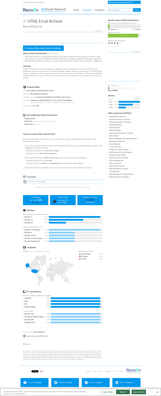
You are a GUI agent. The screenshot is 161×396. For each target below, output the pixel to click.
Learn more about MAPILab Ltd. (37, 336)
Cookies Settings (107, 392)
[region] (80, 392)
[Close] (157, 392)
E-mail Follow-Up (115, 147)
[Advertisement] (124, 67)
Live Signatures (114, 171)
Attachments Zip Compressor (119, 177)
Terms (94, 371)
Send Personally (114, 127)
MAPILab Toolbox (115, 130)
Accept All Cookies (139, 392)
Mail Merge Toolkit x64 (117, 141)
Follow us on (65, 382)
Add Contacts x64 (115, 163)
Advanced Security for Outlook (119, 119)
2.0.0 (111, 105)
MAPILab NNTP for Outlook (118, 169)
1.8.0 (111, 107)
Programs (87, 9)
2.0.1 (111, 102)
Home (76, 9)
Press (115, 371)
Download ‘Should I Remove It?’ (122, 2)
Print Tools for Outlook (116, 166)
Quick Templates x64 (116, 160)
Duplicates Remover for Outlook (120, 122)
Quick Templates (114, 144)
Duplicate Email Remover (117, 116)
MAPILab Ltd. (35, 26)
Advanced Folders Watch (117, 155)
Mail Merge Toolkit (115, 125)
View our (126, 382)
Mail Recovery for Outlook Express (120, 152)
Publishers (100, 9)
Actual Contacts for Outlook (118, 158)
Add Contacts (113, 136)
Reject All (123, 392)
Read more (98, 61)
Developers (108, 371)
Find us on (35, 382)
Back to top (26, 344)
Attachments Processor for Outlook (121, 133)
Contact (121, 371)
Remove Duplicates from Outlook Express (123, 138)
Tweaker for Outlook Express (118, 149)
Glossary (88, 371)
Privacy (101, 371)
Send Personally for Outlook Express (121, 174)
